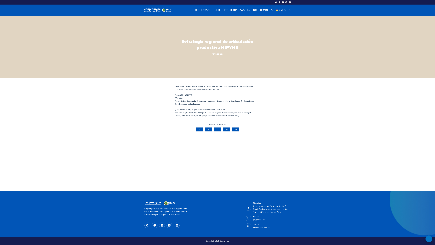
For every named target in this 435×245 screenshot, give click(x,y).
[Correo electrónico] (235, 129)
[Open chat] (428, 238)
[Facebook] (276, 2)
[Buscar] (290, 10)
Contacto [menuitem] (264, 10)
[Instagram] (279, 2)
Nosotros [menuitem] (205, 10)
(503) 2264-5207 (259, 219)
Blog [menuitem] (255, 10)
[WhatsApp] (226, 129)
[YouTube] (283, 2)
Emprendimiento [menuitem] (221, 10)
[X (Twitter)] (286, 2)
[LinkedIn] (290, 2)
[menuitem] (281, 10)
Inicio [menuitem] (196, 10)
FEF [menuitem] (272, 10)
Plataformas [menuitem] (245, 10)
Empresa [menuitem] (233, 10)
